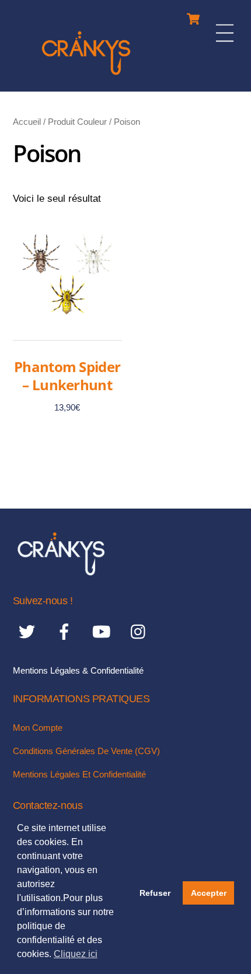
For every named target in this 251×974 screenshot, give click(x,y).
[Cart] (193, 16)
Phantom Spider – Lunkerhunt (67, 376)
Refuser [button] (155, 893)
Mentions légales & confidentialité (78, 670)
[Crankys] (86, 77)
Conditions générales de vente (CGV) (86, 751)
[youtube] (104, 632)
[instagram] (141, 632)
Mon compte (37, 728)
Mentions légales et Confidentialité (79, 774)
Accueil (27, 122)
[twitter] (29, 632)
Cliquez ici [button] (75, 954)
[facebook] (66, 632)
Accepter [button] (208, 893)
